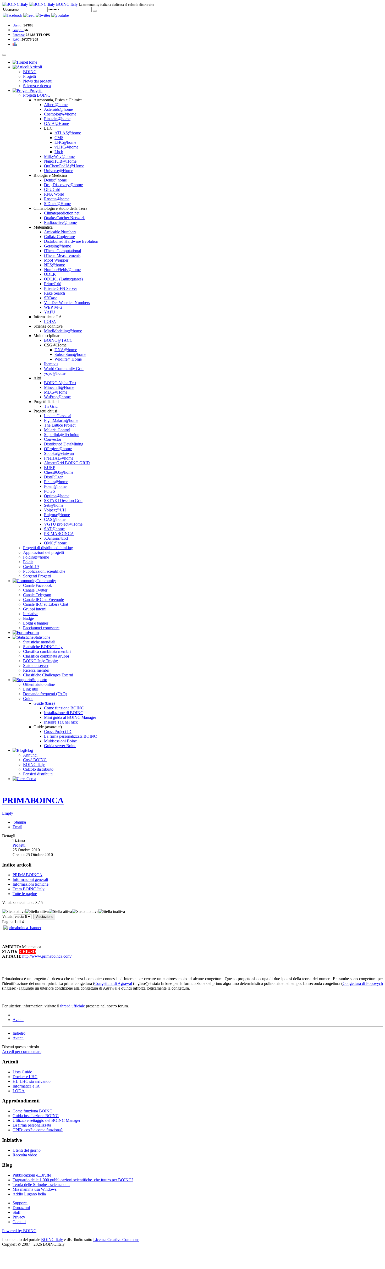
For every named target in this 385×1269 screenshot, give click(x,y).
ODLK (50, 274)
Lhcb (58, 152)
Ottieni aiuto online (39, 684)
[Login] (95, 11)
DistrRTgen (53, 477)
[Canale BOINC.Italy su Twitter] (43, 15)
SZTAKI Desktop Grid (63, 500)
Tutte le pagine (25, 893)
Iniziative (30, 613)
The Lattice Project (59, 425)
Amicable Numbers (60, 232)
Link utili (30, 689)
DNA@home (65, 349)
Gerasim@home (57, 246)
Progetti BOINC (36, 95)
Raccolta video (25, 1155)
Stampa (20, 822)
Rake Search (54, 293)
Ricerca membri (36, 670)
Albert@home (56, 104)
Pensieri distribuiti (38, 774)
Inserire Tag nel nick (61, 722)
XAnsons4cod (56, 538)
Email (17, 827)
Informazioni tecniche (30, 884)
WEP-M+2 (53, 307)
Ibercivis (51, 364)
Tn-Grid (51, 406)
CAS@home (54, 519)
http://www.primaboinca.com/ (46, 956)
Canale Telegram (37, 595)
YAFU (49, 312)
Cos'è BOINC (35, 760)
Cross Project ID (58, 731)
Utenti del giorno (27, 1150)
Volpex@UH (55, 510)
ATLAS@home (67, 133)
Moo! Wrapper (56, 260)
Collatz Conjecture (59, 236)
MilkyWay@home (59, 156)
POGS (49, 491)
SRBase (50, 298)
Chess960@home (58, 472)
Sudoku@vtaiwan (59, 453)
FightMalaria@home (61, 420)
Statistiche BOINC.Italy (43, 646)
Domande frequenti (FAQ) (45, 694)
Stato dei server (35, 665)
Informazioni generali (30, 879)
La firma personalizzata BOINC (70, 736)
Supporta (20, 1203)
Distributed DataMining (63, 444)
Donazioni (21, 1207)
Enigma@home (57, 514)
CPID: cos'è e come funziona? (38, 1130)
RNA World (54, 194)
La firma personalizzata (32, 1125)
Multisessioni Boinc (60, 741)
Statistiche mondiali (39, 642)
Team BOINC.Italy (29, 889)
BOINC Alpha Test (60, 382)
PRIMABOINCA (59, 533)
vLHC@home (66, 147)
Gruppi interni (34, 609)
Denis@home (55, 180)
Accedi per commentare (21, 1051)
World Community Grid (64, 368)
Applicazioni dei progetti (43, 552)
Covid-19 (31, 566)
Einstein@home (57, 119)
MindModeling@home (63, 331)
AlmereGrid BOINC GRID (67, 463)
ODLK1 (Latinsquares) (63, 279)
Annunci (30, 755)
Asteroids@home (58, 109)
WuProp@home (57, 397)
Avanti (18, 1019)
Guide (28, 698)
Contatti (19, 1222)
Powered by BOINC (19, 1230)
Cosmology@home (60, 114)
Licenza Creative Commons (116, 1239)
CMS (58, 137)
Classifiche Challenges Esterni (48, 675)
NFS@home (54, 265)
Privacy (19, 1217)
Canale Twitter (35, 590)
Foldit (28, 562)
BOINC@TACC (58, 340)
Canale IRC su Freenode (43, 599)
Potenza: (19, 35)
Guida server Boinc (60, 745)
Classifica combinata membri (47, 651)
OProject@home (58, 448)
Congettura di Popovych (363, 983)
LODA (50, 321)
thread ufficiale (72, 1006)
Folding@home (36, 557)
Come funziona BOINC (64, 708)
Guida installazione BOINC (36, 1115)
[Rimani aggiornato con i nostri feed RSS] (60, 15)
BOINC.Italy (34, 764)
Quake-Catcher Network (64, 218)
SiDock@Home (57, 203)
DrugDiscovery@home (63, 185)
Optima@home (56, 496)
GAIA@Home (56, 123)
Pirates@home (56, 481)
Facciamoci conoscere (41, 628)
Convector (52, 439)
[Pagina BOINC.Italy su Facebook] (12, 15)
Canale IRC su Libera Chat (45, 604)
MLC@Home (55, 392)
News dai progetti (37, 81)
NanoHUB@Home (60, 161)
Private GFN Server (60, 288)
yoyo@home (54, 373)
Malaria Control (57, 430)
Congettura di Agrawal (113, 983)
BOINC (29, 71)
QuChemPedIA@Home (64, 166)
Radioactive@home (60, 222)
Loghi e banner (35, 623)
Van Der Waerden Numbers (67, 302)
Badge (28, 618)
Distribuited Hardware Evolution (71, 241)
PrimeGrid (52, 284)
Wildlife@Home (68, 359)
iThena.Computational (62, 251)
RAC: (17, 39)
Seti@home (53, 505)
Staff (16, 1212)
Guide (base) (44, 703)
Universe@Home (58, 170)
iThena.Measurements (62, 255)
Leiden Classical (57, 415)
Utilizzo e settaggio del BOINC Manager (46, 1120)
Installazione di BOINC (63, 712)
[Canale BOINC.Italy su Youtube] (29, 15)
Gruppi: (18, 30)
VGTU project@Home (63, 524)
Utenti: (18, 25)
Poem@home (55, 486)
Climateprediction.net (61, 213)
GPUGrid (52, 189)
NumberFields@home (62, 269)
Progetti (29, 76)
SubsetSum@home (70, 354)
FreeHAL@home (58, 458)
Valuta (7, 916)
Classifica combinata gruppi (46, 656)
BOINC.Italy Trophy (40, 661)
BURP (49, 467)
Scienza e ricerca (37, 86)
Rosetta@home (56, 199)
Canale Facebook (37, 585)
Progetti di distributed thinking (48, 547)
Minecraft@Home (59, 387)
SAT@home (54, 529)
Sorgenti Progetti (37, 576)
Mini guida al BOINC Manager (70, 717)
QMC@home (55, 543)
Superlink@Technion (61, 434)
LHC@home (65, 142)
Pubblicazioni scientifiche (44, 571)
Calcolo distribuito (38, 769)
